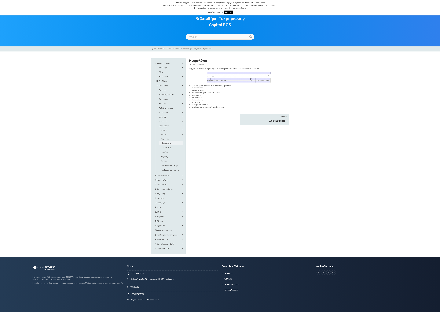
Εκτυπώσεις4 (187, 49)
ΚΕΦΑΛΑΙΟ (228, 279)
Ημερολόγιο (207, 49)
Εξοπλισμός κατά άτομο (169, 166)
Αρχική (153, 49)
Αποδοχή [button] (228, 12)
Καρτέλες (164, 161)
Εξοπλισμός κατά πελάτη (170, 170)
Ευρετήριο (164, 152)
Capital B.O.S (228, 273)
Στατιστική (277, 120)
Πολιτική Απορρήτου (231, 290)
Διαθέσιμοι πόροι (174, 49)
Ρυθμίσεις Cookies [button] (215, 12)
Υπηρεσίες (197, 49)
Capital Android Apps (231, 284)
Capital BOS (162, 49)
